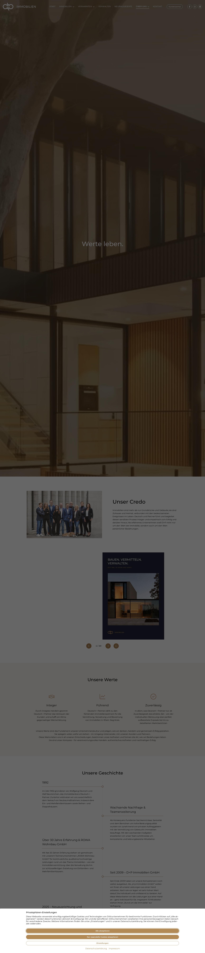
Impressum (114, 948)
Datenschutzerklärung (96, 948)
